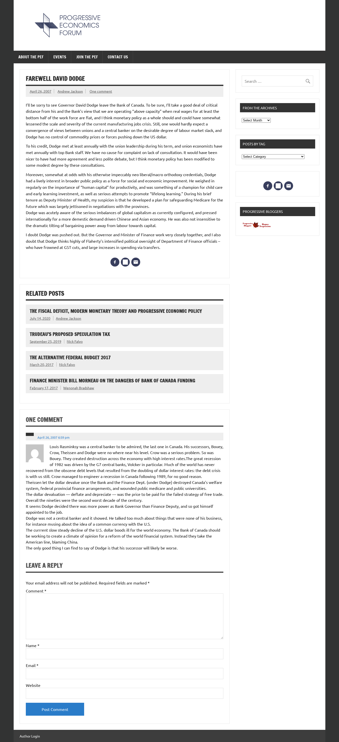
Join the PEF (87, 57)
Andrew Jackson (70, 91)
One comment (101, 91)
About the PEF (30, 57)
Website (33, 685)
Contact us (118, 57)
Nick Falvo (75, 341)
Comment (36, 591)
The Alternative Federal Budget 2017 (70, 357)
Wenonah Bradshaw (78, 388)
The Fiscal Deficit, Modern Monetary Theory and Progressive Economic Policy (116, 311)
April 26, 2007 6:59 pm (53, 437)
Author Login (30, 736)
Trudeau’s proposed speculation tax (70, 334)
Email (32, 665)
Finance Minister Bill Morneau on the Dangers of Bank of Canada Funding (112, 380)
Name (32, 645)
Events (59, 57)
